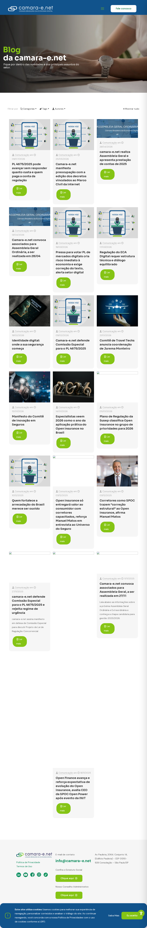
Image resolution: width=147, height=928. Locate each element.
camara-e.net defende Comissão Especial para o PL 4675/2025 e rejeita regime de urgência (28, 605)
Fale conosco (123, 8)
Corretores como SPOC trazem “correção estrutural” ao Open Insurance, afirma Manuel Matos (117, 509)
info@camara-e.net (73, 860)
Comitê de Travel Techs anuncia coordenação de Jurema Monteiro (117, 344)
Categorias (29, 108)
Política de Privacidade (28, 862)
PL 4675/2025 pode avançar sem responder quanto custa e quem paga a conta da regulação (29, 172)
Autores (59, 108)
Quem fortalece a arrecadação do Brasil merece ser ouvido (28, 504)
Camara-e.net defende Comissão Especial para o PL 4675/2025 (73, 344)
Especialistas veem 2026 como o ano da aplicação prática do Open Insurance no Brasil (71, 424)
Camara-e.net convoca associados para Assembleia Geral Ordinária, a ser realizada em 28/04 (29, 248)
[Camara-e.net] (30, 8)
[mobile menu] (102, 8)
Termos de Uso (24, 866)
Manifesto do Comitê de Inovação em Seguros (28, 420)
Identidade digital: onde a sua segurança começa (28, 344)
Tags (44, 108)
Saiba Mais (113, 915)
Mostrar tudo (132, 108)
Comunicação (22, 154)
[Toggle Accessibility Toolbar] (141, 913)
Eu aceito (132, 915)
